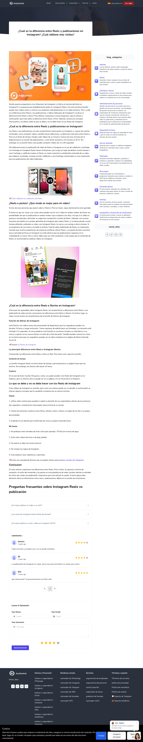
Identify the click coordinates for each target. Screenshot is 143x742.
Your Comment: (18, 622)
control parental (92, 687)
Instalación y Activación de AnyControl (115, 212)
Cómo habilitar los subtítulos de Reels (26, 198)
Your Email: (56, 612)
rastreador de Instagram (70, 683)
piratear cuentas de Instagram (71, 460)
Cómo (102, 77)
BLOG (95, 3)
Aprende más (133, 735)
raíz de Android (106, 143)
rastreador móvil (92, 701)
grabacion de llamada (94, 696)
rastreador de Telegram (69, 687)
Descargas (104, 171)
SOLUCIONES (60, 3)
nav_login (128, 3)
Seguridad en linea (107, 130)
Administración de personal (111, 103)
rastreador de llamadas (69, 696)
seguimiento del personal (96, 683)
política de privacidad (120, 683)
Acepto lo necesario (117, 735)
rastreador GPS (66, 701)
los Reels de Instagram (27, 344)
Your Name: (16, 612)
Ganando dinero (106, 186)
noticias (103, 64)
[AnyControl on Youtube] (120, 234)
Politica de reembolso (120, 687)
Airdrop (103, 199)
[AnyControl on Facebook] (107, 234)
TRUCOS (85, 3)
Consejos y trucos (107, 90)
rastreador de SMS (67, 692)
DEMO (48, 3)
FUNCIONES (73, 3)
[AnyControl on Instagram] (116, 234)
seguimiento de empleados (97, 678)
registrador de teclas (94, 692)
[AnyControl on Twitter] (111, 234)
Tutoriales (104, 156)
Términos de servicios (120, 678)
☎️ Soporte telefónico (120, 701)
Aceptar (101, 736)
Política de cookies (119, 692)
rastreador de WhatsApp (70, 678)
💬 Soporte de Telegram (121, 696)
